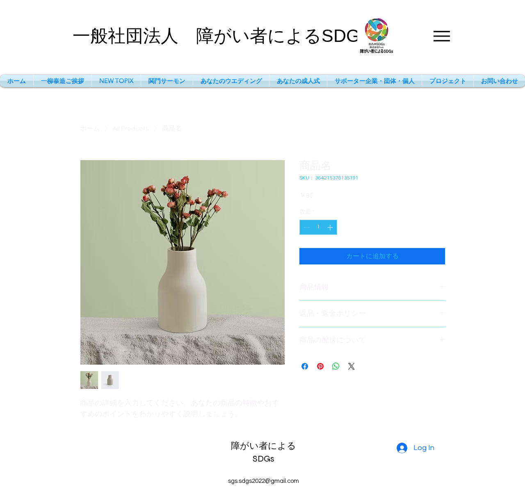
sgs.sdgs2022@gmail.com (263, 481)
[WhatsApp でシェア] (336, 366)
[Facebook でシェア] (305, 366)
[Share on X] (351, 366)
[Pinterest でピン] (320, 366)
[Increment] (331, 227)
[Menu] (441, 35)
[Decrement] (306, 227)
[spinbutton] (318, 227)
